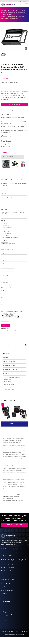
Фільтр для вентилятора (8, 498)
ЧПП (4, 620)
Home (4, 14)
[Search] (26, 345)
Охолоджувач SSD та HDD (10, 369)
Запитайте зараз (15, 104)
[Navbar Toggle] (26, 4)
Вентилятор (6, 357)
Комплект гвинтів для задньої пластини (11, 496)
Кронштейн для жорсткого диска (9, 18)
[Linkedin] (5, 548)
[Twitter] (3, 548)
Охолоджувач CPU (17, 492)
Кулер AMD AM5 (5, 584)
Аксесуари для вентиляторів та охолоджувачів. (13, 16)
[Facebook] (1, 548)
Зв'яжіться (6, 623)
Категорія (9, 14)
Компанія (5, 609)
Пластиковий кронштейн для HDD (10, 500)
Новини (5, 617)
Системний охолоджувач (8, 494)
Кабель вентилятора (9, 389)
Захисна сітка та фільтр (9, 384)
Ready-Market (20, 634)
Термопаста (6, 373)
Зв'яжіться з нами (10, 502)
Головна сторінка (8, 606)
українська (25, 1)
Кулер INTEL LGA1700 (7, 590)
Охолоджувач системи (9, 365)
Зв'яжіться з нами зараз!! (14, 524)
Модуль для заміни (8, 381)
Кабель (18, 500)
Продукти (6, 612)
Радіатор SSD (16, 494)
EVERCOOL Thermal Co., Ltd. (16, 631)
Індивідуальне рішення (9, 614)
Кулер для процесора (9, 361)
